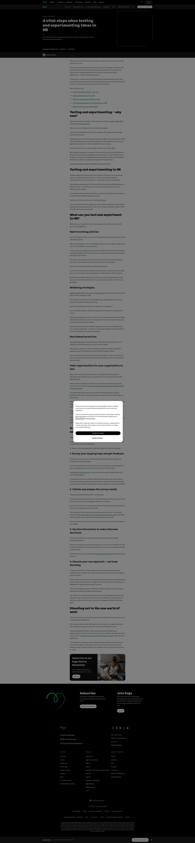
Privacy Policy (91, 418)
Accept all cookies (98, 433)
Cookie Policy (80, 418)
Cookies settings (97, 438)
